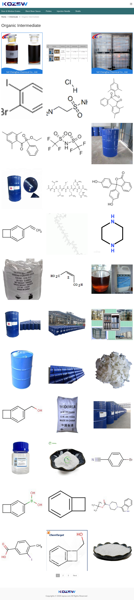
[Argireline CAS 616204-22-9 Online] (67, 188)
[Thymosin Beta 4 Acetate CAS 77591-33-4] (67, 234)
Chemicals (13, 17)
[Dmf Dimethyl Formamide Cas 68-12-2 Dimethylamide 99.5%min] (22, 324)
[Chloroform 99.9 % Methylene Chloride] (67, 369)
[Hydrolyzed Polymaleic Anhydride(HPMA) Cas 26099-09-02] (67, 279)
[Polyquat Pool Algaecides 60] (112, 53)
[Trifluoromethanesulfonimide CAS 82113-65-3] (67, 143)
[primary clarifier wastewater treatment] (67, 53)
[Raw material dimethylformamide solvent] (22, 188)
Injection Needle (63, 11)
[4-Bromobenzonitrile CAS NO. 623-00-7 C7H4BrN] (112, 460)
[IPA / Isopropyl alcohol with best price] (112, 415)
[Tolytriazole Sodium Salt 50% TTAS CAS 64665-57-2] (67, 460)
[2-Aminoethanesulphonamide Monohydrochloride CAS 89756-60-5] (67, 98)
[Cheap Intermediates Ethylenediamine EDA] (112, 143)
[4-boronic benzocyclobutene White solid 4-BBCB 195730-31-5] (22, 505)
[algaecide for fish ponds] (112, 279)
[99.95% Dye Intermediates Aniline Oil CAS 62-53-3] (112, 324)
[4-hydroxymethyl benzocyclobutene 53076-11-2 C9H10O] (22, 415)
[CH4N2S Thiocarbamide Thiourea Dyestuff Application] (67, 415)
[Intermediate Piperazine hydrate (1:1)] (112, 234)
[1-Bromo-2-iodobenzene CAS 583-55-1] (22, 98)
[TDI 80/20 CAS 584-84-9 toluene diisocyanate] (67, 324)
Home (3, 17)
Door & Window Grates (10, 11)
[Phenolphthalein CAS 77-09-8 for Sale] (112, 188)
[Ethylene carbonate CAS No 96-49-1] (22, 460)
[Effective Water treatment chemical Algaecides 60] (22, 53)
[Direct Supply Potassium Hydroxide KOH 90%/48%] (112, 369)
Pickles (49, 11)
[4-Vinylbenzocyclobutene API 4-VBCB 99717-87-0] (22, 234)
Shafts (78, 11)
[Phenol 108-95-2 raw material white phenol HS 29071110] (22, 369)
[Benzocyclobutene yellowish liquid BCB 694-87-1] (67, 505)
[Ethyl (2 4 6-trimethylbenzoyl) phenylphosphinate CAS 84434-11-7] (22, 143)
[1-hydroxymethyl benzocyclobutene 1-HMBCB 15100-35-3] (67, 550)
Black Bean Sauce (33, 11)
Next (75, 575)
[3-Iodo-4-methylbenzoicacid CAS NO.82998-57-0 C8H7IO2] (22, 550)
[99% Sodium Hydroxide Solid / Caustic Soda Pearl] (22, 279)
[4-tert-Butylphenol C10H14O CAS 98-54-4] (112, 550)
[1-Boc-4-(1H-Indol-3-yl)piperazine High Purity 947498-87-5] (112, 505)
